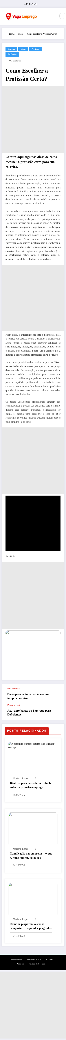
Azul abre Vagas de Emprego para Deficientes (29, 712)
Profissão (35, 49)
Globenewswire (15, 960)
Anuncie (20, 964)
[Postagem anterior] (57, 693)
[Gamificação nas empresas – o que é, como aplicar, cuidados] (33, 829)
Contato (49, 960)
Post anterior (13, 688)
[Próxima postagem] (57, 712)
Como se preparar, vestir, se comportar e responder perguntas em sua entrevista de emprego (31, 926)
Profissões (12, 54)
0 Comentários (15, 61)
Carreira (11, 49)
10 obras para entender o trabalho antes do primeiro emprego (31, 785)
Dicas (23, 49)
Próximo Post (13, 705)
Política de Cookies (37, 964)
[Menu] (52, 16)
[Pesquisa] (62, 16)
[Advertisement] (33, 119)
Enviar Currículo (34, 960)
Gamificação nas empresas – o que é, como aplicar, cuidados (31, 855)
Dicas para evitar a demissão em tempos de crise (28, 696)
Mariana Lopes (20, 778)
